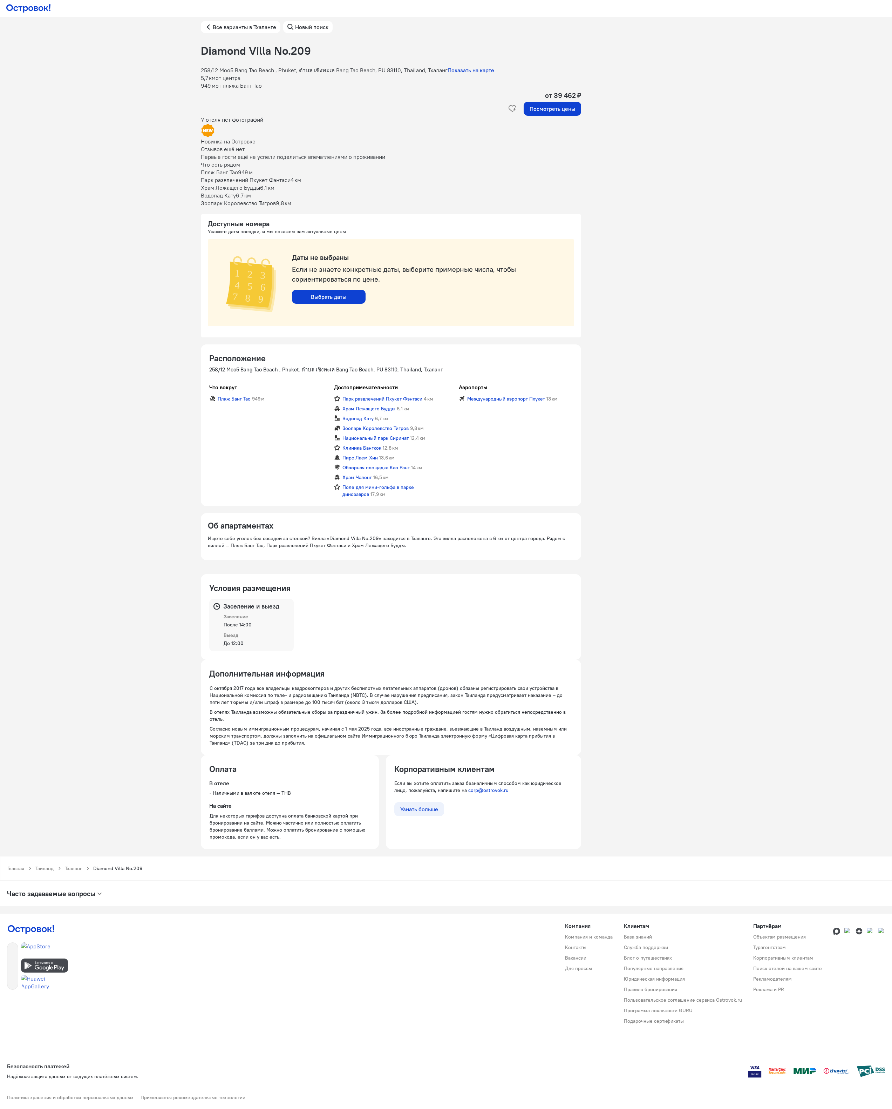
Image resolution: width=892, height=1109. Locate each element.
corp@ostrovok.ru (488, 790)
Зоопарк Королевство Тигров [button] (375, 428)
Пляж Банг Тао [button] (234, 399)
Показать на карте (471, 70)
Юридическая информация (654, 979)
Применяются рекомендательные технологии (193, 1097)
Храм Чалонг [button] (357, 477)
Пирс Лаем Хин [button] (360, 458)
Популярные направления (653, 968)
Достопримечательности (366, 387)
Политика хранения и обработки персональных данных (70, 1097)
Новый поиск (311, 27)
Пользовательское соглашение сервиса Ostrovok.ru (683, 1000)
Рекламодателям (772, 979)
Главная (15, 868)
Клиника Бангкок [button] (361, 448)
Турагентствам (769, 947)
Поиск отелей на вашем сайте (787, 968)
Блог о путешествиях (648, 958)
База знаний (638, 937)
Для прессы (578, 968)
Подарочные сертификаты (654, 1021)
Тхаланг (73, 868)
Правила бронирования (650, 989)
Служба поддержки (646, 947)
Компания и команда (589, 937)
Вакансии (575, 958)
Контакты (575, 947)
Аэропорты (473, 387)
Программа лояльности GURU (658, 1010)
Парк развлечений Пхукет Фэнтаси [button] (382, 399)
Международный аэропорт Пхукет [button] (506, 399)
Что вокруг (223, 387)
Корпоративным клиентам (783, 958)
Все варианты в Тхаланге (244, 27)
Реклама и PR (768, 989)
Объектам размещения (779, 937)
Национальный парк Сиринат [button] (375, 438)
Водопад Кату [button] (358, 418)
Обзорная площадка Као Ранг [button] (376, 467)
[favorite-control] (512, 109)
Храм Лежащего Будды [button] (368, 408)
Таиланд (44, 868)
